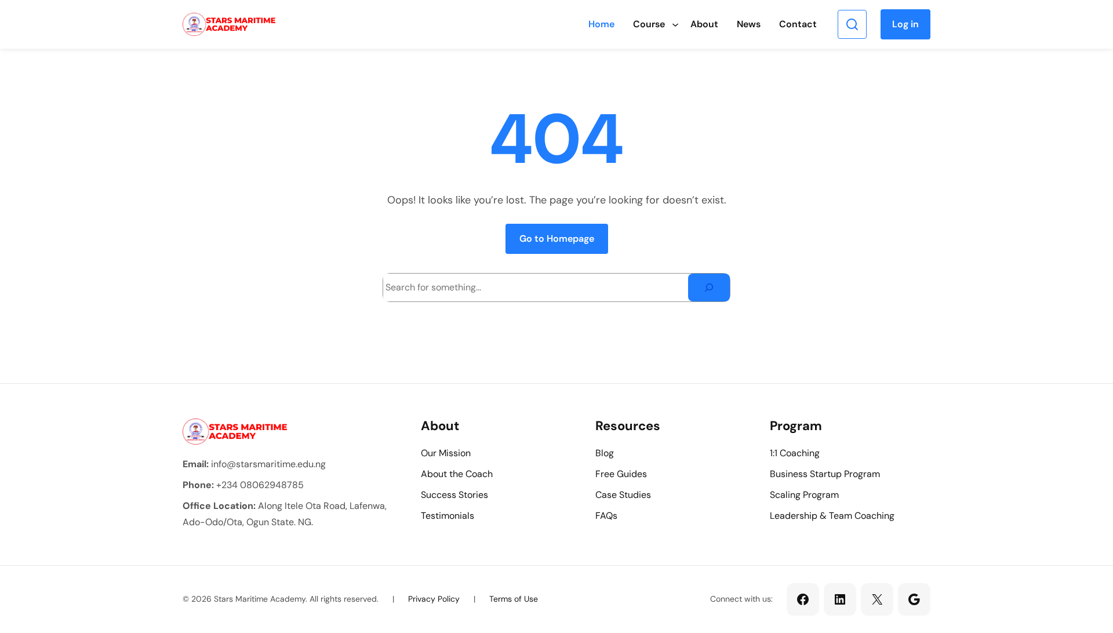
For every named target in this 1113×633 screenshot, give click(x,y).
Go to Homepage (556, 238)
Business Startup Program (825, 474)
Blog (604, 453)
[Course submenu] (675, 24)
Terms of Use (513, 599)
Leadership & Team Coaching (832, 516)
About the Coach (457, 474)
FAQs (606, 516)
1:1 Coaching (795, 453)
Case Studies (623, 495)
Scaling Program (804, 495)
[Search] (709, 287)
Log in (905, 24)
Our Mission (446, 453)
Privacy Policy (434, 599)
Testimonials (447, 516)
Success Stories (454, 495)
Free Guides (621, 474)
